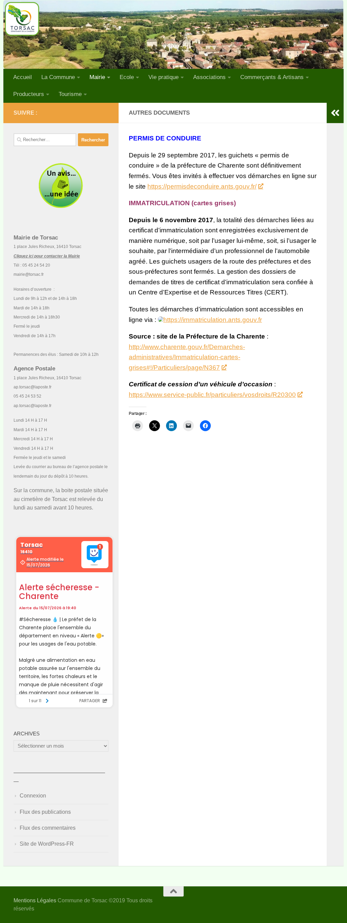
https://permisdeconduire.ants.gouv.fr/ (202, 186)
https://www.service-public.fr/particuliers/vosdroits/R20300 (212, 394)
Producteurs (28, 94)
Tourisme (70, 94)
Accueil (22, 77)
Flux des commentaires (48, 828)
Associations (209, 77)
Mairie (97, 77)
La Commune (58, 77)
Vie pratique (163, 77)
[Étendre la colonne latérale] (335, 113)
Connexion (33, 796)
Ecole (127, 77)
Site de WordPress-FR (47, 844)
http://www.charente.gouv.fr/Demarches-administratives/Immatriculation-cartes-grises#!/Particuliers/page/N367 (187, 357)
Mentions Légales (35, 900)
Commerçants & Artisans (272, 77)
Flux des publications (45, 812)
